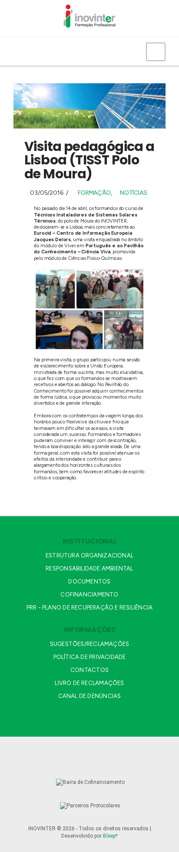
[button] (156, 52)
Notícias (133, 193)
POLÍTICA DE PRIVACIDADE (89, 657)
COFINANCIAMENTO (89, 594)
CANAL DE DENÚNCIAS (89, 696)
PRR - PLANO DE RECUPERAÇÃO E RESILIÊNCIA (89, 607)
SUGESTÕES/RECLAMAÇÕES (89, 644)
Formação (94, 193)
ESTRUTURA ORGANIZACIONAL (89, 555)
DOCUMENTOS (89, 581)
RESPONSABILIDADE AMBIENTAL (89, 568)
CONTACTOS (89, 670)
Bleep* (110, 836)
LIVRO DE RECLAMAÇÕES (89, 683)
